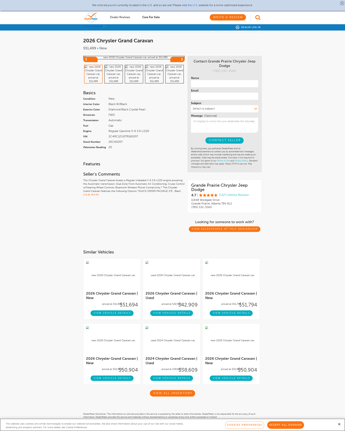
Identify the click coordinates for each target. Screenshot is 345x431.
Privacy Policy (241, 161)
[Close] (339, 424)
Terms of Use (223, 161)
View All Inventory (172, 393)
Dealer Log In (250, 27)
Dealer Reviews (120, 17)
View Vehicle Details (112, 313)
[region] (172, 425)
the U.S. (193, 5)
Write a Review (228, 17)
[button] (342, 3)
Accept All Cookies (285, 425)
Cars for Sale (151, 17)
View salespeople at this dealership (225, 229)
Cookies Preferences (244, 425)
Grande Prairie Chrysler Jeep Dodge (219, 187)
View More (91, 195)
